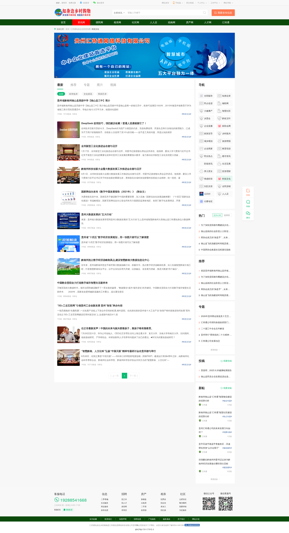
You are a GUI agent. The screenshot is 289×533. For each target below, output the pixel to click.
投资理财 (226, 171)
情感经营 (208, 178)
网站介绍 (195, 519)
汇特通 (225, 22)
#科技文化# (186, 114)
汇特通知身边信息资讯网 (80, 29)
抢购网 (171, 22)
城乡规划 (208, 140)
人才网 (207, 22)
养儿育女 (208, 171)
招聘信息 (137, 519)
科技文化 (226, 178)
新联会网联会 (224, 126)
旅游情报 (226, 140)
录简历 (124, 510)
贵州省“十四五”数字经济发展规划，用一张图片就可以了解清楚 (115, 237)
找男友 (163, 499)
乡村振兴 (226, 133)
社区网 (135, 22)
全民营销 (226, 186)
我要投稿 (227, 360)
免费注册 (72, 2)
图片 (100, 84)
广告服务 (152, 519)
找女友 (163, 502)
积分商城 (190, 2)
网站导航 (227, 2)
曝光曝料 (182, 502)
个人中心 (201, 2)
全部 (61, 93)
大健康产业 (206, 111)
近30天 (227, 215)
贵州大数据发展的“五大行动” (97, 214)
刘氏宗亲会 (206, 187)
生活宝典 (226, 163)
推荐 (73, 84)
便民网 (99, 22)
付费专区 (208, 201)
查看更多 (214, 349)
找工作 (124, 499)
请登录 (64, 2)
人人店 (153, 22)
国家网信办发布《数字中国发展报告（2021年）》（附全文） (114, 191)
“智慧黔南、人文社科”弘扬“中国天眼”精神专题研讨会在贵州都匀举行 (118, 351)
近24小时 (217, 215)
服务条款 (166, 519)
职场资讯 (208, 163)
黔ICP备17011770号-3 (144, 529)
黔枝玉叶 (226, 118)
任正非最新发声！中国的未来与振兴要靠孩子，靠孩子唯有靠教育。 (117, 328)
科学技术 (73, 93)
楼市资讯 (226, 156)
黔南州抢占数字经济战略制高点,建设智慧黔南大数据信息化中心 (115, 260)
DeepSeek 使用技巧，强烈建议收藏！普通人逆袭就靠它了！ (114, 123)
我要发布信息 (225, 12)
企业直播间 (206, 126)
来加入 (163, 506)
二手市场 (104, 499)
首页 (63, 22)
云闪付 (207, 193)
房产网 (189, 22)
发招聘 (124, 506)
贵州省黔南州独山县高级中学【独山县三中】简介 (83, 100)
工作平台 (214, 2)
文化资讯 (88, 93)
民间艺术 (102, 93)
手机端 (178, 2)
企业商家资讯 (206, 149)
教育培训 (226, 148)
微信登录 (100, 2)
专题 (87, 84)
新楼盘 (143, 499)
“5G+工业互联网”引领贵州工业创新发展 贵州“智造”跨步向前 (90, 305)
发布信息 (104, 510)
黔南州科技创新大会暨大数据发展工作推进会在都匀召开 (111, 168)
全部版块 (208, 95)
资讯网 (81, 22)
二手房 (143, 506)
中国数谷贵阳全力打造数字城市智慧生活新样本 (82, 282)
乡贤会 (207, 118)
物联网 (225, 103)
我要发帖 (227, 387)
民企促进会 (206, 104)
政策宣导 (208, 133)
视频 (113, 84)
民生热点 (208, 156)
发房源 (143, 510)
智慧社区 (226, 110)
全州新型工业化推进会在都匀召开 (99, 146)
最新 (60, 84)
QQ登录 (86, 2)
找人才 (124, 502)
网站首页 (165, 2)
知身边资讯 (224, 96)
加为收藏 (93, 519)
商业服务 (104, 506)
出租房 (143, 502)
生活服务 (104, 502)
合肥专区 (182, 499)
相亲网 (117, 22)
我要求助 (182, 506)
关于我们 (181, 519)
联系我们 (108, 519)
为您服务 (182, 510)
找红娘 (163, 510)
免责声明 (122, 519)
